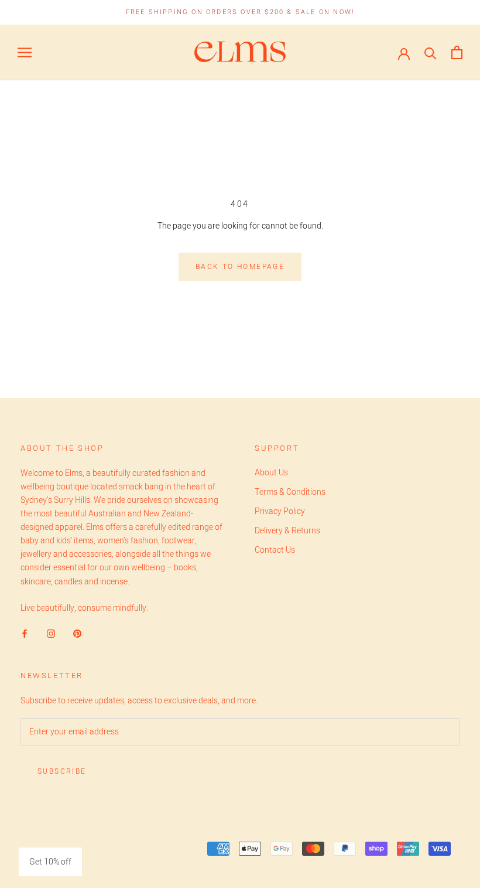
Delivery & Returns (287, 531)
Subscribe (62, 771)
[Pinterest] (77, 633)
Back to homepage (240, 266)
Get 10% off (50, 862)
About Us (271, 473)
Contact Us (275, 550)
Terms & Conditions (290, 492)
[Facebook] (24, 633)
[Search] (430, 52)
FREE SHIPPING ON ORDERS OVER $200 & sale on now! (240, 12)
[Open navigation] (25, 52)
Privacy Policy (280, 511)
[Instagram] (51, 633)
